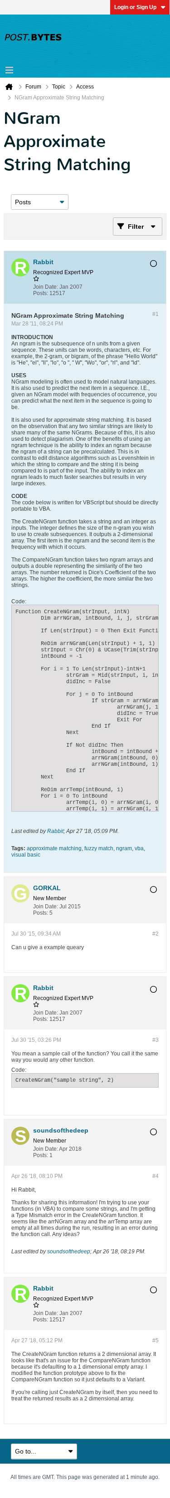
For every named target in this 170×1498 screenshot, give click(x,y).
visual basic (25, 855)
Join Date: (45, 287)
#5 (155, 1340)
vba (139, 848)
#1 (155, 314)
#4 (155, 1176)
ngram (124, 848)
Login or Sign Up (135, 7)
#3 (155, 1040)
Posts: (40, 293)
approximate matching (54, 848)
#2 (155, 934)
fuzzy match (98, 848)
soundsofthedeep (68, 1251)
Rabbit (55, 831)
